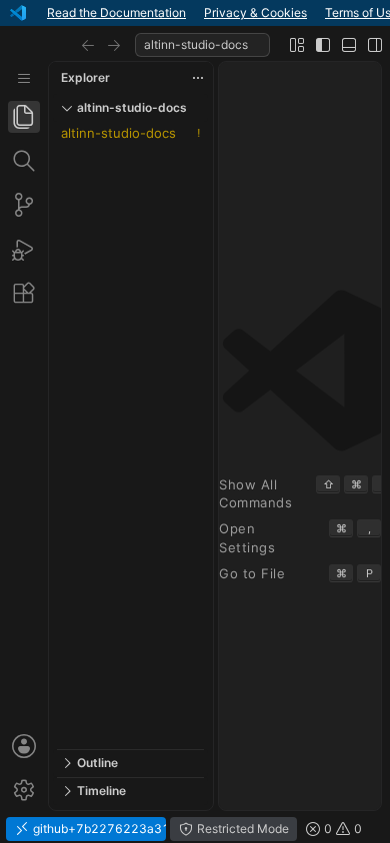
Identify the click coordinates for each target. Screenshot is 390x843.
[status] (195, 829)
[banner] (195, 13)
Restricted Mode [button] (241, 828)
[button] (88, 45)
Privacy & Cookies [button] (255, 12)
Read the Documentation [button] (116, 12)
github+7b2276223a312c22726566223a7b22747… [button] (98, 828)
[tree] (130, 435)
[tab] (24, 117)
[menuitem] (24, 78)
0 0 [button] (341, 828)
